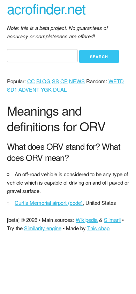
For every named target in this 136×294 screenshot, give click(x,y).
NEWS (77, 81)
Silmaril (112, 219)
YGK (46, 89)
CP (64, 81)
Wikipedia (87, 219)
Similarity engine (42, 228)
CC (31, 81)
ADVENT (28, 89)
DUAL (60, 89)
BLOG (43, 81)
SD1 (12, 89)
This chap (98, 228)
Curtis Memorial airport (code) (49, 202)
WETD (116, 81)
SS (55, 81)
